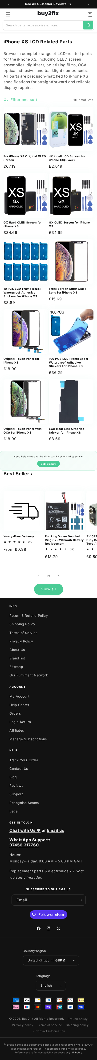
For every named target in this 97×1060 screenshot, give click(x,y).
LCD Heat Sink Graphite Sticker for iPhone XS (66, 430)
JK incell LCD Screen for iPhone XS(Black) (67, 158)
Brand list (17, 658)
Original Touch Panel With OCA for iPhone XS (23, 430)
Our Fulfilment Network (28, 675)
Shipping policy (77, 1025)
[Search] (88, 25)
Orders (15, 713)
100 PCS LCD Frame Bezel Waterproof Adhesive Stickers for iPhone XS (68, 362)
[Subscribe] (80, 900)
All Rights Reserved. (49, 1018)
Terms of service (49, 1025)
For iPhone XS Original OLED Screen (25, 158)
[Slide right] (59, 576)
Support (16, 794)
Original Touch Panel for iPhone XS (21, 360)
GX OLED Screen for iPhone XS (69, 224)
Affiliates (16, 730)
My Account (19, 696)
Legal (14, 811)
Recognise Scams (24, 803)
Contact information (50, 1031)
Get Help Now (48, 464)
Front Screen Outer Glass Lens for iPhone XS (67, 290)
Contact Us (18, 768)
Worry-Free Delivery (19, 536)
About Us (17, 650)
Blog (13, 777)
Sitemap (16, 667)
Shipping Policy (22, 624)
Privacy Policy (21, 641)
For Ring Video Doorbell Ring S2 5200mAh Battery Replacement (64, 539)
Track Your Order (23, 760)
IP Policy (77, 1052)
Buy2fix (27, 1018)
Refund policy (78, 1019)
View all (48, 589)
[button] (8, 14)
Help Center (19, 705)
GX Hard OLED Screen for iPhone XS (23, 224)
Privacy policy (22, 1025)
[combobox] (43, 25)
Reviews (16, 785)
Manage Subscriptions (28, 739)
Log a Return (20, 722)
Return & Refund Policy (28, 615)
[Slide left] (38, 576)
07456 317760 (24, 845)
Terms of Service (23, 633)
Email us (55, 830)
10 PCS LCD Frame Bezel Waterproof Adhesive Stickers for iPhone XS (22, 292)
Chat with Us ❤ (24, 830)
